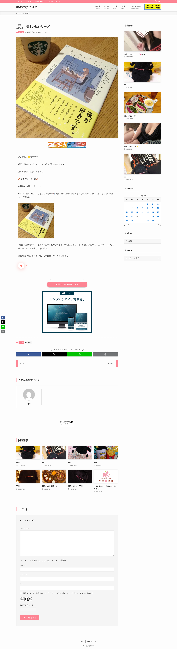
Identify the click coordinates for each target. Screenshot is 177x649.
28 (142, 221)
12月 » (158, 225)
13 (137, 212)
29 (148, 221)
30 (153, 221)
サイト (22, 584)
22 (148, 216)
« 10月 (126, 225)
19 (132, 216)
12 (132, 212)
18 (127, 216)
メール (23, 575)
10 (158, 208)
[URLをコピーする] (105, 354)
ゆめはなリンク (92, 641)
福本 (28, 32)
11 (127, 212)
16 (153, 212)
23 (153, 216)
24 (158, 216)
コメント (24, 528)
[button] (28, 354)
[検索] (159, 1)
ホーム (81, 641)
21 (142, 216)
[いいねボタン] (21, 266)
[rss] (156, 1)
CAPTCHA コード (26, 605)
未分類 (21, 32)
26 (132, 221)
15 (148, 212)
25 (127, 221)
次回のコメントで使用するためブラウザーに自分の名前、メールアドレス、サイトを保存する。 (59, 593)
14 (142, 212)
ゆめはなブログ (26, 7)
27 (137, 221)
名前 (23, 565)
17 (158, 212)
